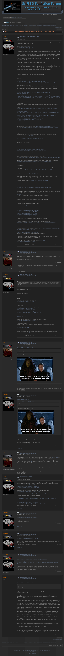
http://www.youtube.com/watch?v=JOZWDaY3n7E (27, 173)
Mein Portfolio (19, 247)
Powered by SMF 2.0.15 (18, 650)
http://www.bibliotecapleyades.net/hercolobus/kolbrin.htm (29, 119)
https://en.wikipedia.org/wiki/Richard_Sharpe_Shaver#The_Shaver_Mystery (33, 493)
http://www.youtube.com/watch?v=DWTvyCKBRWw (28, 210)
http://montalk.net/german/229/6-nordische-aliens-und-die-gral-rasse (31, 150)
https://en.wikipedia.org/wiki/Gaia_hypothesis (26, 332)
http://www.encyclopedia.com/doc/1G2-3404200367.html (29, 312)
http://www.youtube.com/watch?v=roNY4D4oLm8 (27, 538)
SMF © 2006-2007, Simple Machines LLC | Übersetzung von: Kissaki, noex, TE (37, 650)
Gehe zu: (50, 645)
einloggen (14, 17)
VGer (4, 251)
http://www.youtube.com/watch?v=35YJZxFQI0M (27, 211)
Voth (31, 461)
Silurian (43, 458)
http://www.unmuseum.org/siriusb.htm (25, 137)
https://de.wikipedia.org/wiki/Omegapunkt (25, 308)
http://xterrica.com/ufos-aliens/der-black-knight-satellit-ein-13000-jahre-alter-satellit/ (34, 169)
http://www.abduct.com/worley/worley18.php (26, 152)
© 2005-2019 (34, 653)
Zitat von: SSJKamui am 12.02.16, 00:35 (25, 347)
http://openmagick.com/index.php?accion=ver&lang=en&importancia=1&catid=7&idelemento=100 (38, 326)
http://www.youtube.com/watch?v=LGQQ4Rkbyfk (27, 232)
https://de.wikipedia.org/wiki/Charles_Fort (26, 484)
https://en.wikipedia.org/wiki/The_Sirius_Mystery (27, 135)
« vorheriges (55, 27)
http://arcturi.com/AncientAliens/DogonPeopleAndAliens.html (30, 138)
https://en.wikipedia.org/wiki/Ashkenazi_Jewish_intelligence (29, 205)
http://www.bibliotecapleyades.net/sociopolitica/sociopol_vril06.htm (31, 503)
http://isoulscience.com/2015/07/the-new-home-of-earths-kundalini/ (31, 81)
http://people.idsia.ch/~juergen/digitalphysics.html (27, 320)
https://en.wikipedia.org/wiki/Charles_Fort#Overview (28, 486)
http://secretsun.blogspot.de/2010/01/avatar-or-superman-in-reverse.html (32, 72)
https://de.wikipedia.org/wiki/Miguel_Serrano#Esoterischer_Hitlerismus (32, 559)
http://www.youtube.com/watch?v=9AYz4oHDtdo (27, 215)
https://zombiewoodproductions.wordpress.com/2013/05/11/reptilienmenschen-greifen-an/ (36, 239)
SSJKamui (5, 37)
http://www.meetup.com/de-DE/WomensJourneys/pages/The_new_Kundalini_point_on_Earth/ (37, 82)
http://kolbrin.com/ (21, 120)
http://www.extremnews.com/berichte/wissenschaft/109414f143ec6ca (31, 144)
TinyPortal (29, 653)
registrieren (20, 17)
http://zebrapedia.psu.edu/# (23, 327)
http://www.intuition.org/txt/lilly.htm (24, 91)
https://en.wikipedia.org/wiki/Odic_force (25, 301)
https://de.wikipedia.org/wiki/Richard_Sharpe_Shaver (28, 491)
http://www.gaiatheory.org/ (22, 334)
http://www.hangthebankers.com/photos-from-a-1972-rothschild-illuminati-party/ (34, 161)
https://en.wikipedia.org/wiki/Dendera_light (26, 201)
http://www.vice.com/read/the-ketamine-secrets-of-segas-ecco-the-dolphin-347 (33, 92)
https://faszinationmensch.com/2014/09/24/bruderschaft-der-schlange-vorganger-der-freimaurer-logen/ (38, 157)
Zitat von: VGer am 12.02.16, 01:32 (24, 399)
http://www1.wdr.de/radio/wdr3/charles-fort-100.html (28, 487)
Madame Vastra (55, 457)
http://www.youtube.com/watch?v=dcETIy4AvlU (27, 213)
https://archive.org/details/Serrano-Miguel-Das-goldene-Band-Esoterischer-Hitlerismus (35, 561)
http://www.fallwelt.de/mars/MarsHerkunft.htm (39, 180)
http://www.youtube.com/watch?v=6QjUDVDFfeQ (27, 214)
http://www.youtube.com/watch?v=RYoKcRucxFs (27, 292)
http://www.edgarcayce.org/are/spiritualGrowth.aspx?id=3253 (30, 76)
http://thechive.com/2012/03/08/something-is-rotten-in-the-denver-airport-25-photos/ (34, 187)
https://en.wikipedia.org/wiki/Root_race (25, 47)
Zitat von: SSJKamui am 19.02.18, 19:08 (25, 582)
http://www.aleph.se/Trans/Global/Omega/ (26, 311)
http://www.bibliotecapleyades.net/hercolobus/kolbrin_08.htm (30, 118)
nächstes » (60, 27)
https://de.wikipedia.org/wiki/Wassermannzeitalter (27, 443)
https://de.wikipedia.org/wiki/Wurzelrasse (25, 48)
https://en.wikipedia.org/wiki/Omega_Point (26, 309)
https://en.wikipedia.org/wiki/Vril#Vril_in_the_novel (27, 502)
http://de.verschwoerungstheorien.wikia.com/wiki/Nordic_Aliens (30, 149)
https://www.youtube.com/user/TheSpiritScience (27, 517)
